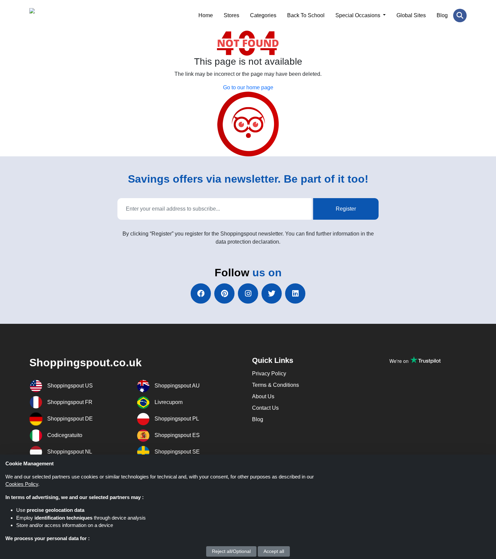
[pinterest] (224, 293)
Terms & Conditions (275, 385)
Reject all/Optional (231, 551)
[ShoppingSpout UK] (62, 15)
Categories (263, 15)
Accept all (274, 551)
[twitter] (271, 293)
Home (205, 15)
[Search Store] (460, 15)
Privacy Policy (269, 373)
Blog (442, 15)
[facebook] (201, 293)
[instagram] (248, 293)
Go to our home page (248, 87)
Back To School (306, 15)
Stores (231, 15)
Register (346, 209)
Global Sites (411, 15)
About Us (263, 396)
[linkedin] (295, 293)
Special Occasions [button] (358, 15)
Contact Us (265, 408)
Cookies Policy (21, 484)
